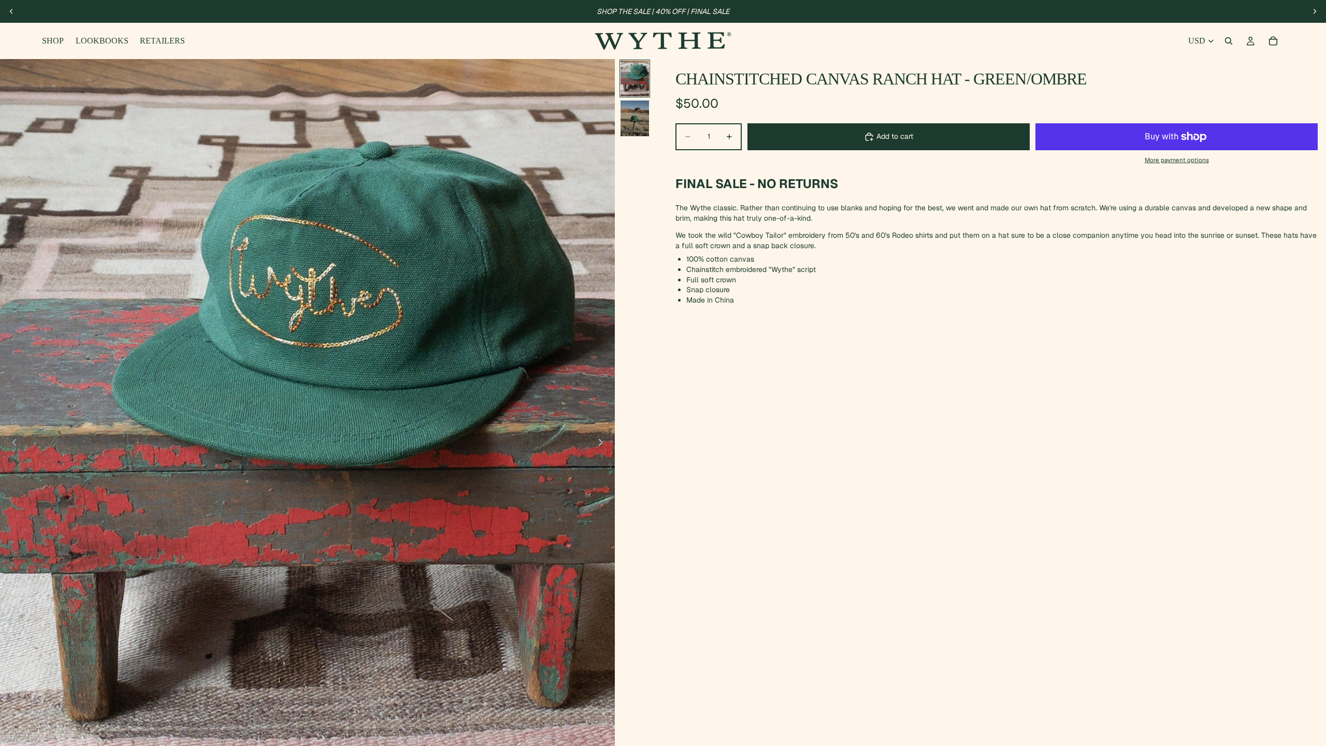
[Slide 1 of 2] (635, 78)
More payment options (1177, 160)
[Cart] (1273, 41)
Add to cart (894, 136)
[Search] (1228, 41)
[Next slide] (1314, 11)
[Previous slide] (11, 11)
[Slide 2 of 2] (635, 118)
